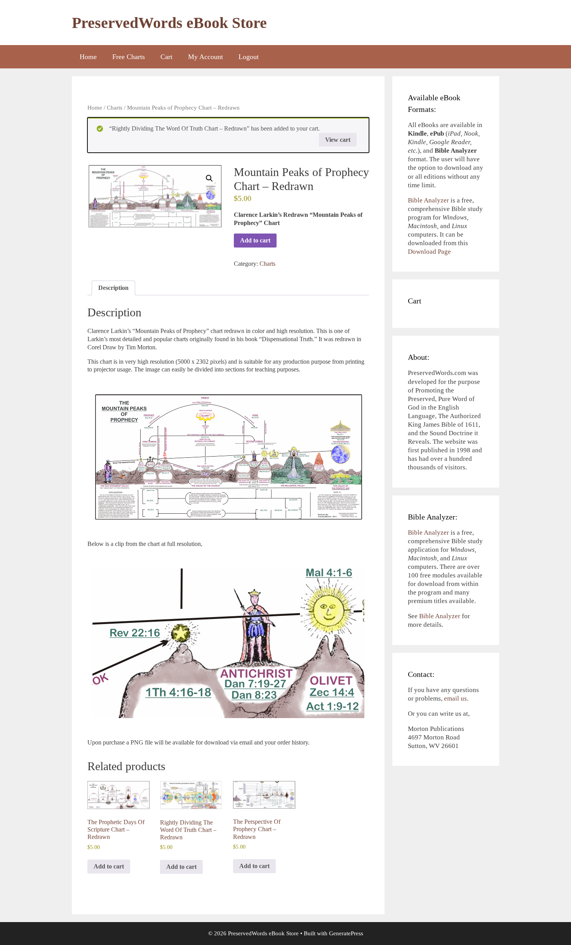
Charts (114, 108)
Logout (248, 57)
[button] (209, 178)
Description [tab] (113, 287)
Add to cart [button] (109, 866)
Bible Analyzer (428, 200)
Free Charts (128, 57)
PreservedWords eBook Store (169, 22)
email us (455, 698)
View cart (337, 139)
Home (88, 57)
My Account (205, 57)
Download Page (429, 251)
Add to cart (255, 240)
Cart (166, 57)
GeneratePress (346, 933)
